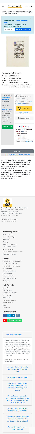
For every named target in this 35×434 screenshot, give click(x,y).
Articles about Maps (9, 237)
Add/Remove (26, 108)
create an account (21, 103)
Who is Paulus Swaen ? (14, 335)
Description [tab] (17, 151)
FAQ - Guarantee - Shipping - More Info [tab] (17, 155)
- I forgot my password (10, 292)
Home (4, 11)
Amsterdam (6, 307)
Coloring (5, 242)
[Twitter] (9, 315)
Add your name (7, 110)
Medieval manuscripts (11, 13)
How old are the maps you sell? (17, 377)
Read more (29, 141)
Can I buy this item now (10, 263)
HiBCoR (5, 305)
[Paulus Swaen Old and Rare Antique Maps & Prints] (15, 6)
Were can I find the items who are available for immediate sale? (17, 369)
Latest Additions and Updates (12, 266)
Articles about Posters (9, 246)
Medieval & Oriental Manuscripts (18, 11)
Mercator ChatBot (8, 276)
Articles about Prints (9, 249)
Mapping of (6, 239)
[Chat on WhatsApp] (14, 320)
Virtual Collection (8, 302)
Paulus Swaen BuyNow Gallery (12, 261)
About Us (5, 288)
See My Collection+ (24, 112)
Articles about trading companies (13, 251)
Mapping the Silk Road (9, 254)
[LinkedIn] (13, 315)
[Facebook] (5, 315)
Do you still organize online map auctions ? (17, 428)
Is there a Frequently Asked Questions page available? (17, 410)
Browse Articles (7, 234)
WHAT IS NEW (7, 295)
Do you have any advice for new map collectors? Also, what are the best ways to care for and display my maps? (17, 399)
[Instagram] (18, 315)
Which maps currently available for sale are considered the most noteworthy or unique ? (18, 419)
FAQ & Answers (7, 273)
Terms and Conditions (9, 278)
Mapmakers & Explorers (10, 244)
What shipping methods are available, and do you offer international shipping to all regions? (17, 386)
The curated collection (9, 271)
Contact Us (6, 281)
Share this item (25, 118)
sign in (30, 101)
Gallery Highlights (8, 268)
